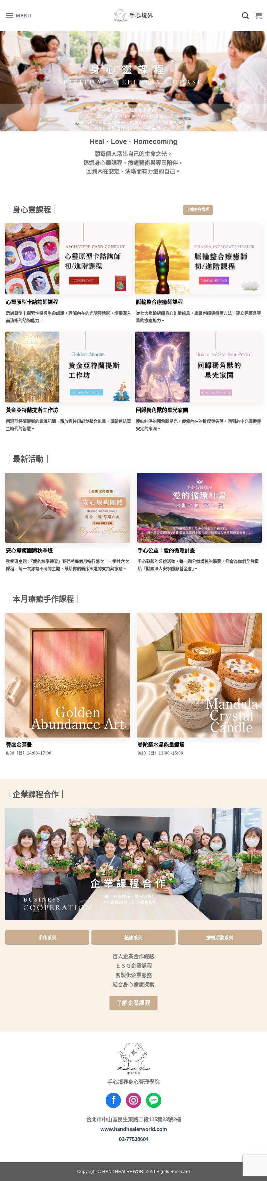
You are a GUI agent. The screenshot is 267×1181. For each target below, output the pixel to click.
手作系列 (47, 937)
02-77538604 (133, 1139)
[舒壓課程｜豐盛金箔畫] (67, 675)
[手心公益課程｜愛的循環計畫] (199, 508)
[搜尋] (245, 15)
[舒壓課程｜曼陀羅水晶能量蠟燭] (199, 675)
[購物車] (258, 15)
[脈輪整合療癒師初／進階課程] (198, 258)
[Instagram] (133, 1100)
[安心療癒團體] (67, 508)
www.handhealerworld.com (133, 1129)
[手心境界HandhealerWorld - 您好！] (134, 15)
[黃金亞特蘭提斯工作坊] (68, 367)
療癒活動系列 (219, 937)
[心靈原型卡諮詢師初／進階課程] (68, 258)
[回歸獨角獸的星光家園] (198, 367)
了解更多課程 (197, 209)
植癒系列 (133, 937)
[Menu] (18, 15)
